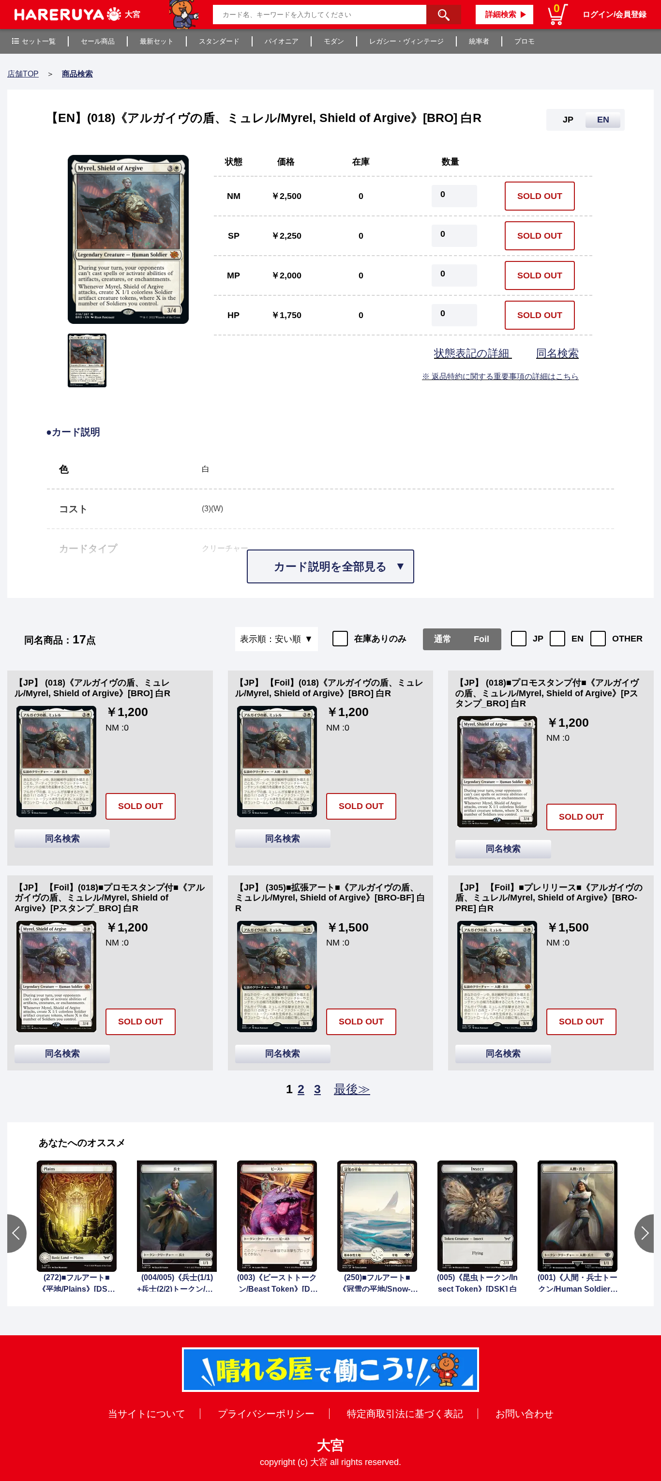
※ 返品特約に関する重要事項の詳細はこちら (500, 376)
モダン (334, 41)
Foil (481, 639)
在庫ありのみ (380, 638)
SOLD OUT (539, 196)
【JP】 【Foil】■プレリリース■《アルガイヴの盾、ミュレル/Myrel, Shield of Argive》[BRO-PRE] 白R (549, 898)
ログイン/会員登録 (614, 14)
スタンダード (219, 41)
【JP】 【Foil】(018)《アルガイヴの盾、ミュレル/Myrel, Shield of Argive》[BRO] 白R (329, 688)
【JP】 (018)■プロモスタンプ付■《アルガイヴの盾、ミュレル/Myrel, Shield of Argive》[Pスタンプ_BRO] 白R (547, 693)
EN (577, 638)
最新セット (157, 41)
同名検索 (557, 353)
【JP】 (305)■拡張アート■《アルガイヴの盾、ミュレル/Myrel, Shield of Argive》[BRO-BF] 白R (330, 898)
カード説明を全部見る (330, 566)
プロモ (524, 41)
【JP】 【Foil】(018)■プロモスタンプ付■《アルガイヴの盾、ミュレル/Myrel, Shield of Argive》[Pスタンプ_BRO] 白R (110, 898)
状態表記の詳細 (473, 353)
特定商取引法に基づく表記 (405, 1413)
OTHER (627, 638)
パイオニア (282, 41)
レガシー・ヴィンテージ (406, 41)
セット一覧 (39, 41)
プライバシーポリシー (266, 1413)
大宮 (330, 1445)
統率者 (479, 41)
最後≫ (352, 1089)
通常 (442, 639)
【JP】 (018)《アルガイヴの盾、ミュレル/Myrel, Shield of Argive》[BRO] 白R (92, 688)
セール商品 (98, 41)
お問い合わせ (525, 1413)
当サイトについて (146, 1413)
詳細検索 (500, 14)
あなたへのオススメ (82, 1142)
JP (538, 638)
